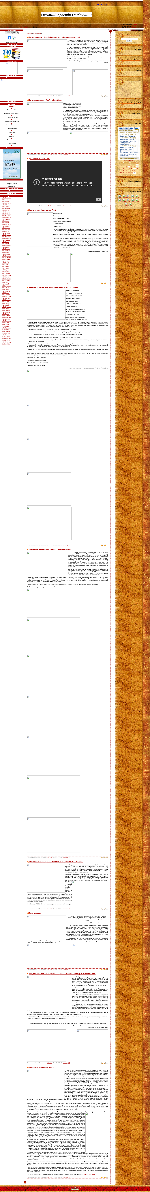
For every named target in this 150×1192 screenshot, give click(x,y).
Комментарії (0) (66, 95)
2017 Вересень (6, 275)
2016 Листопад (6, 257)
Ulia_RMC (49, 95)
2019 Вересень (6, 317)
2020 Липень (5, 335)
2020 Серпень (6, 336)
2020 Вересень (6, 338)
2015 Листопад (6, 238)
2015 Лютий (5, 222)
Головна (29, 33)
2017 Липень (5, 271)
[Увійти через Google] (14, 38)
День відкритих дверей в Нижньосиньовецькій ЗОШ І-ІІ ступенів (53, 287)
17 (123, 170)
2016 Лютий (5, 243)
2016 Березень (6, 245)
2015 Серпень (6, 233)
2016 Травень (6, 249)
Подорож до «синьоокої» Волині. (41, 1067)
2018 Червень (6, 291)
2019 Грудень (6, 322)
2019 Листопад (6, 321)
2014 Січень (5, 199)
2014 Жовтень (6, 215)
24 (123, 172)
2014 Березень (6, 203)
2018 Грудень (6, 301)
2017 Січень (5, 261)
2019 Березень (6, 307)
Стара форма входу (12, 42)
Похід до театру (35, 913)
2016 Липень (5, 252)
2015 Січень (5, 220)
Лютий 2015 (129, 160)
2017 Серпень (6, 273)
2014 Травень (6, 206)
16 (121, 170)
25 (126, 172)
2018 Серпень (6, 294)
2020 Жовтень (6, 340)
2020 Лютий (5, 326)
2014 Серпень (6, 212)
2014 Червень (6, 208)
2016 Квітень (5, 247)
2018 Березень (6, 285)
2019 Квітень (5, 308)
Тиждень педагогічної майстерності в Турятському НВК (50, 549)
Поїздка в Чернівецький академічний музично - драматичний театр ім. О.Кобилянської (62, 974)
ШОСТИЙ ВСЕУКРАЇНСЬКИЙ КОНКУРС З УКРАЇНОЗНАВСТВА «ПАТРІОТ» (56, 862)
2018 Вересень (6, 296)
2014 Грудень (6, 219)
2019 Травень (6, 310)
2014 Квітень (5, 205)
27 (132, 172)
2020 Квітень (5, 329)
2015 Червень (6, 229)
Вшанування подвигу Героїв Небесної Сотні (45, 100)
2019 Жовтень (6, 319)
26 (129, 172)
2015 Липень (5, 231)
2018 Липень (5, 293)
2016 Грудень (6, 259)
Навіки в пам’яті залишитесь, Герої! (42, 210)
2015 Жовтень (6, 236)
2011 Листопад (6, 198)
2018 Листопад (6, 300)
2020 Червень (6, 333)
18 (126, 170)
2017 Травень (6, 268)
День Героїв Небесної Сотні (39, 159)
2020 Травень (6, 331)
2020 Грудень (6, 343)
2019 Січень (5, 303)
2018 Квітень (5, 287)
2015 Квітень (5, 226)
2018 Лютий (5, 284)
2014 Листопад (6, 217)
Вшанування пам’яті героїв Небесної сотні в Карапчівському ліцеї (54, 37)
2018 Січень (5, 282)
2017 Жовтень (6, 277)
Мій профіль (24, 27)
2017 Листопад (6, 278)
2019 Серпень (6, 315)
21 (134, 170)
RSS (134, 27)
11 (126, 168)
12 (129, 168)
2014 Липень (5, 210)
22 (137, 170)
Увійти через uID (12, 33)
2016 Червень (6, 250)
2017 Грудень (6, 280)
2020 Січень (5, 324)
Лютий (39, 33)
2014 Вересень (6, 213)
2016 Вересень (6, 256)
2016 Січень (5, 242)
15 (137, 168)
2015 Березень (6, 224)
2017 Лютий (5, 263)
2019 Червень (6, 312)
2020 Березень (6, 328)
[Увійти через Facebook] (9, 37)
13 (132, 168)
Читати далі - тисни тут (90, 1174)
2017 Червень (6, 270)
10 (123, 168)
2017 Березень (6, 264)
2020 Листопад (6, 342)
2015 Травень (6, 228)
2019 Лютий (5, 305)
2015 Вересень (6, 235)
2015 (34, 33)
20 (132, 170)
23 (121, 172)
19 (129, 170)
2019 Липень (5, 314)
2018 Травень (6, 289)
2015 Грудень (6, 240)
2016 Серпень (6, 254)
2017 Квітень (5, 266)
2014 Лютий (5, 201)
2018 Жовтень (6, 298)
